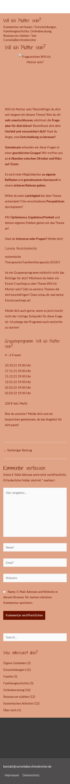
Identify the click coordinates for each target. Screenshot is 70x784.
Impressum (12, 775)
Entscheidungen (45, 27)
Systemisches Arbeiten (18, 703)
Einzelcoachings (15, 300)
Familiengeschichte (16, 31)
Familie (8, 676)
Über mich (10, 710)
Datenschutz (31, 775)
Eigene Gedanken (14, 663)
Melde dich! (55, 239)
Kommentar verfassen (17, 27)
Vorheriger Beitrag (18, 450)
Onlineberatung (40, 31)
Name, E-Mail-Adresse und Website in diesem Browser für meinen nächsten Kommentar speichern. (30, 597)
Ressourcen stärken (16, 35)
